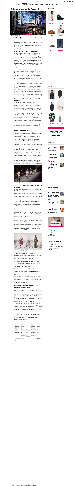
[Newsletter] (69, 1)
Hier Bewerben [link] (56, 138)
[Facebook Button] (37, 37)
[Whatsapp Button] (41, 37)
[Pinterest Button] (40, 37)
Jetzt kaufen (51, 23)
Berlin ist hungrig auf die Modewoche (26, 6)
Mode (19, 6)
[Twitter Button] (35, 37)
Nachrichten (16, 6)
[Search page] (71, 1)
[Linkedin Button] (38, 37)
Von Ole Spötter (21, 37)
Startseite (11, 6)
